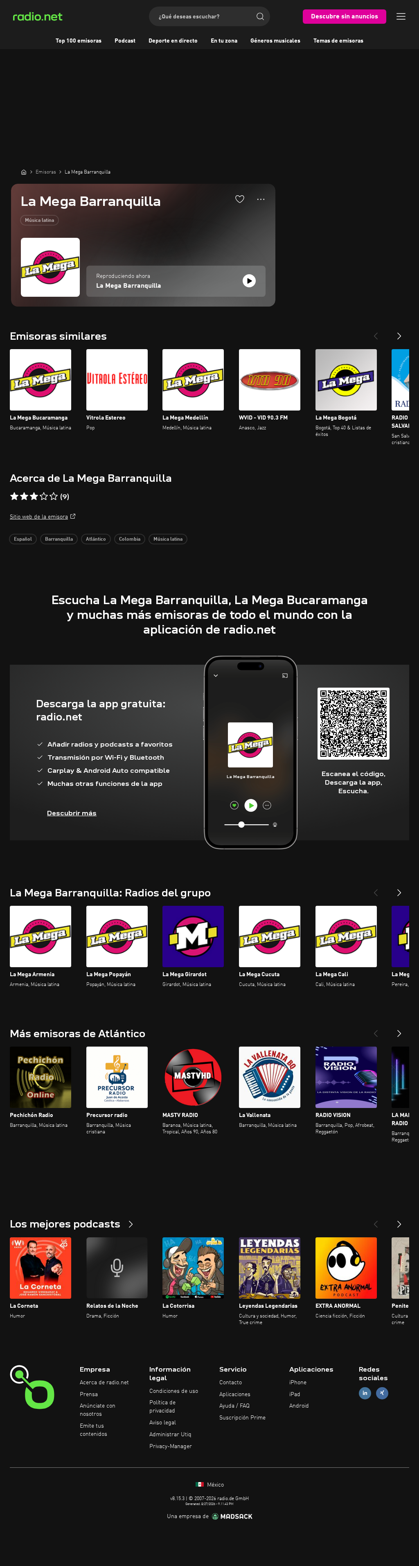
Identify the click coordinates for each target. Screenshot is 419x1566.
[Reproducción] (249, 280)
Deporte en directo (173, 41)
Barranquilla (59, 539)
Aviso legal (162, 1423)
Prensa (89, 1394)
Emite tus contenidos (93, 1430)
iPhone (297, 1382)
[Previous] (375, 333)
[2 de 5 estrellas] (24, 496)
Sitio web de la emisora (39, 517)
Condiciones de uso (173, 1391)
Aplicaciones (234, 1394)
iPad (294, 1394)
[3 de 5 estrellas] (34, 496)
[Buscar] (260, 16)
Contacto (230, 1382)
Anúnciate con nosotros (97, 1410)
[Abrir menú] (401, 16)
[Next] (399, 333)
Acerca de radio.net (104, 1382)
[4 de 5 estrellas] (44, 496)
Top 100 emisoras (78, 41)
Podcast (125, 41)
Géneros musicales (275, 41)
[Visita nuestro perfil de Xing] (382, 1393)
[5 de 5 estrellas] (54, 496)
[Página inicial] (23, 172)
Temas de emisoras (338, 41)
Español (23, 539)
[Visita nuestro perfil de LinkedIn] (365, 1393)
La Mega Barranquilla (128, 286)
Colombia (129, 539)
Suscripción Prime (242, 1418)
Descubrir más (72, 813)
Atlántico (96, 539)
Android (299, 1406)
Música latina (39, 220)
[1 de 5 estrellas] (14, 496)
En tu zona (224, 41)
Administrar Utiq (170, 1434)
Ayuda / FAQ (234, 1406)
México (214, 1485)
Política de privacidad (162, 1407)
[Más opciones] (261, 199)
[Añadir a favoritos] (239, 198)
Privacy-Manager (170, 1446)
